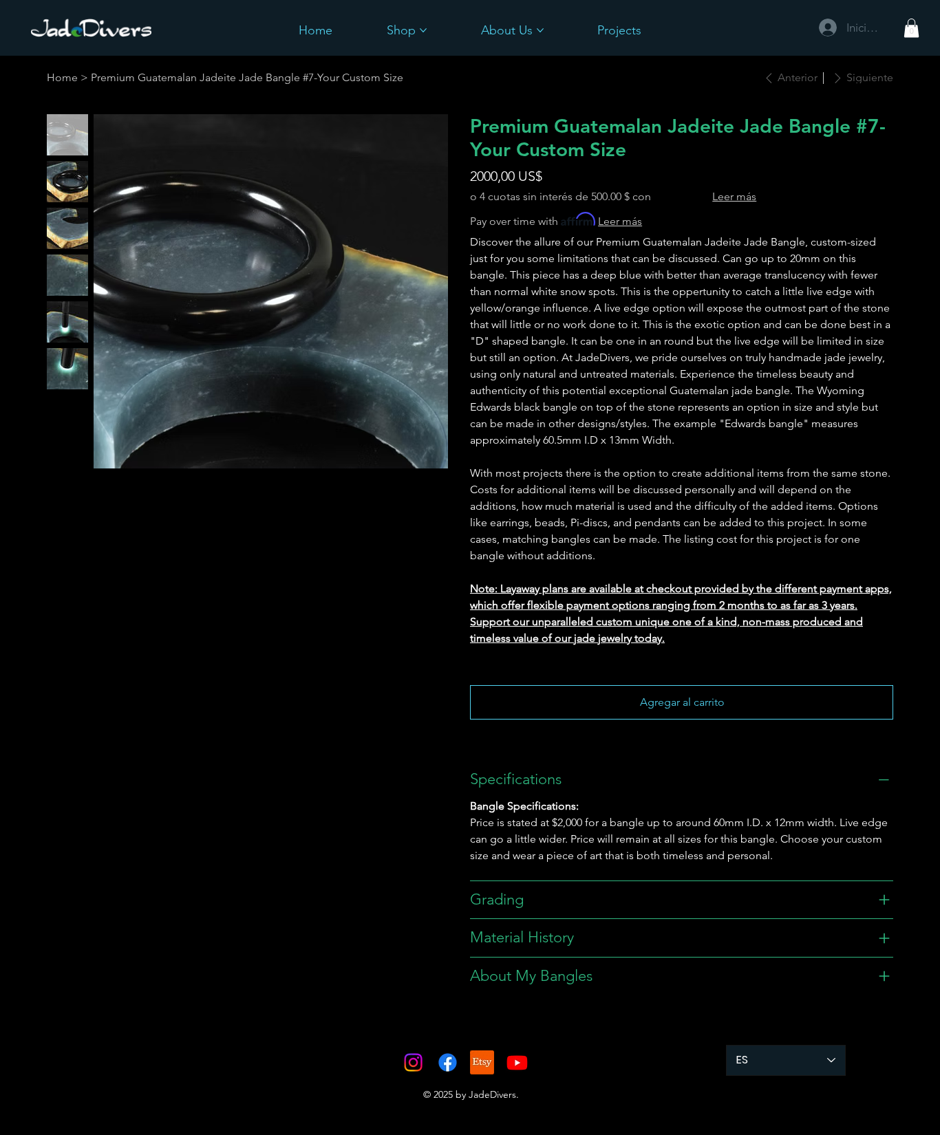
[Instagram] (413, 1062)
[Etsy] (482, 1062)
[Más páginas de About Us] (540, 30)
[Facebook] (448, 1062)
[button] (911, 28)
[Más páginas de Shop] (423, 30)
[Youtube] (517, 1062)
